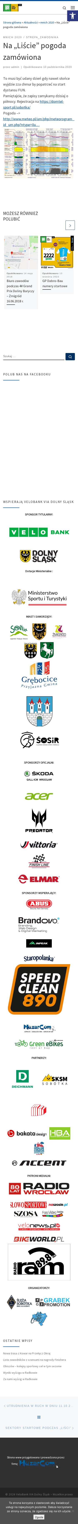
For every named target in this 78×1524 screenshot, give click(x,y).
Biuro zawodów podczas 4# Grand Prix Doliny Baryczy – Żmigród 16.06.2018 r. (20, 291)
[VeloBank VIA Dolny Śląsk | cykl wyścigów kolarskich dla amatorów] (12, 7)
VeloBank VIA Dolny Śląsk (33, 1494)
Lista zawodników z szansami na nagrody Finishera (34, 1360)
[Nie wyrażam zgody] (73, 1511)
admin (15, 67)
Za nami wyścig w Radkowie (20, 1379)
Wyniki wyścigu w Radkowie (20, 1372)
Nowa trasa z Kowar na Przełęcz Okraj (26, 1353)
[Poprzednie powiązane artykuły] (60, 225)
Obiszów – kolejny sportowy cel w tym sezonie (32, 1366)
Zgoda (39, 1517)
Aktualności (31, 22)
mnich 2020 (47, 22)
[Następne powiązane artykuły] (70, 225)
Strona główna (12, 22)
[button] (72, 15)
